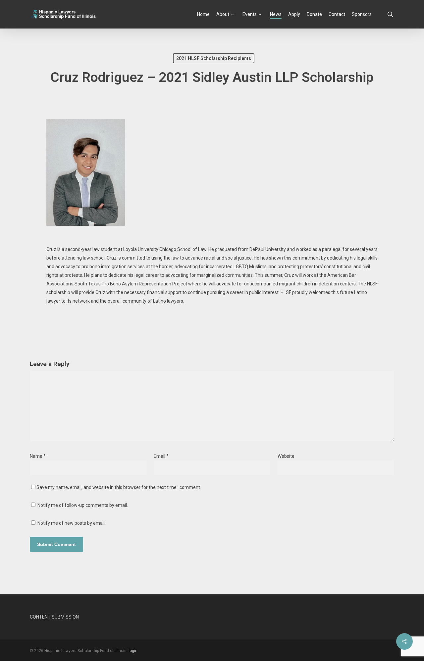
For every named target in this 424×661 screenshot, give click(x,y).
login (133, 650)
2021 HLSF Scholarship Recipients (213, 58)
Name (38, 456)
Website (286, 456)
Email (161, 456)
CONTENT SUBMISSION (54, 617)
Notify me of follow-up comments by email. (82, 505)
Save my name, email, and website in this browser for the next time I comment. (118, 487)
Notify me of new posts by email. (71, 523)
